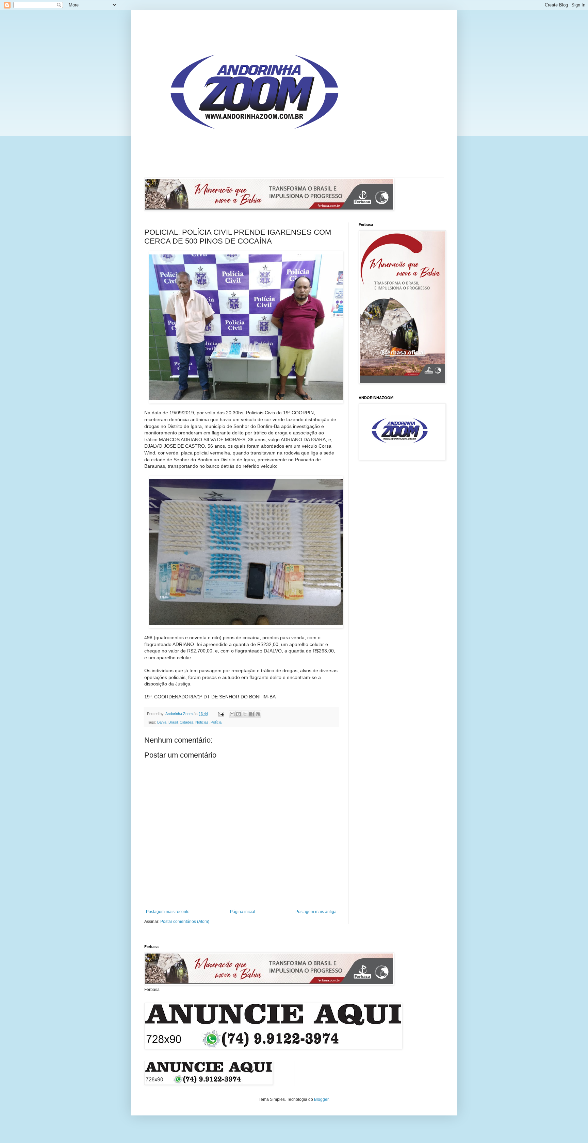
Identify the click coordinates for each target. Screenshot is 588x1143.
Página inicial (242, 911)
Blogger (321, 1099)
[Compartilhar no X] (245, 714)
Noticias (202, 722)
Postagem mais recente (168, 911)
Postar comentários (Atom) (184, 921)
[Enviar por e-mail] (232, 714)
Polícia (216, 722)
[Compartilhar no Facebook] (251, 714)
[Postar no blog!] (238, 714)
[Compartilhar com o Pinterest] (258, 714)
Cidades (186, 722)
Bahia (161, 722)
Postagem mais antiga (316, 911)
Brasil (173, 722)
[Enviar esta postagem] (220, 714)
